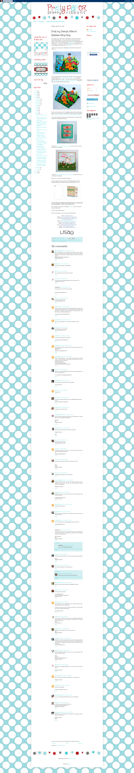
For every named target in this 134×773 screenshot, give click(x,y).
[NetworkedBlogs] (93, 52)
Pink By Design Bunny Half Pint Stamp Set (64, 174)
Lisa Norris (58, 238)
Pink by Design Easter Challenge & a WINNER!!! (41, 142)
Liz (65, 210)
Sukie (56, 664)
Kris (56, 390)
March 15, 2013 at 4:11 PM (64, 380)
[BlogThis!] (70, 238)
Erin (56, 440)
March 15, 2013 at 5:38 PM (64, 407)
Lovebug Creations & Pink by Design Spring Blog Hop (41, 118)
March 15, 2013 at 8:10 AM (62, 271)
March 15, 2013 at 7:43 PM (62, 472)
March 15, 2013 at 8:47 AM (65, 287)
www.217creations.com (68, 219)
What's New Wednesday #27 (41, 162)
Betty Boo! (57, 428)
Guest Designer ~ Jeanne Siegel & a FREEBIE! (41, 165)
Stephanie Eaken (58, 582)
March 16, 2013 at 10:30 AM (66, 573)
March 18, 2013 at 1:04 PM (64, 685)
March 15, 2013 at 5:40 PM (68, 414)
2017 (36, 90)
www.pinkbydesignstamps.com (69, 227)
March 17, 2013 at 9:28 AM (63, 616)
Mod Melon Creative (72, 758)
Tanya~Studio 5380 (58, 480)
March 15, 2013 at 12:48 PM (62, 369)
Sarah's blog (68, 45)
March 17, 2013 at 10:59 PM (63, 664)
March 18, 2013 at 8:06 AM (66, 675)
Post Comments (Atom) (61, 745)
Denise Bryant (58, 345)
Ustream (71, 206)
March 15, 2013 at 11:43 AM (64, 335)
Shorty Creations (58, 695)
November (38, 100)
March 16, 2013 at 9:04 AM (63, 554)
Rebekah (56, 407)
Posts (89, 88)
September (38, 103)
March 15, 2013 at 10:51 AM (65, 319)
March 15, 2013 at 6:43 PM (61, 448)
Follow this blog (93, 54)
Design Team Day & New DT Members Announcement (41, 122)
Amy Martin (57, 319)
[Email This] (69, 238)
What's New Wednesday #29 (41, 137)
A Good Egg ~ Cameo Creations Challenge (40, 136)
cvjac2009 (57, 380)
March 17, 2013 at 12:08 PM (63, 628)
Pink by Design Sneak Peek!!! (41, 155)
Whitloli (56, 263)
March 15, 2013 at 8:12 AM (62, 278)
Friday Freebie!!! (39, 120)
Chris (56, 298)
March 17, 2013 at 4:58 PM (65, 638)
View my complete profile (91, 31)
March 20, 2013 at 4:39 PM (68, 712)
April (37, 112)
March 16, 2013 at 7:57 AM (68, 545)
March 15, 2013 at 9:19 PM (66, 504)
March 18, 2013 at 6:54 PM (63, 702)
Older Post (80, 743)
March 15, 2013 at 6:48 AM (63, 263)
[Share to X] (71, 238)
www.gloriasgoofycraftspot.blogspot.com (69, 224)
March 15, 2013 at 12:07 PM (66, 356)
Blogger (69, 763)
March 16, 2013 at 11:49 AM (67, 582)
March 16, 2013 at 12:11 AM (66, 520)
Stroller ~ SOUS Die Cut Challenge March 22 (40, 133)
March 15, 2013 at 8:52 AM (62, 298)
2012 (36, 171)
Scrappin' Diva (58, 520)
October (38, 102)
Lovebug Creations (58, 414)
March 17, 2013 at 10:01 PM (64, 650)
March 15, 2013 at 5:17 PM (64, 397)
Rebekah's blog (71, 42)
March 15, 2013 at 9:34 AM (64, 306)
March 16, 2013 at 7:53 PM (63, 602)
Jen (55, 369)
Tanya (56, 459)
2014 (36, 95)
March (37, 113)
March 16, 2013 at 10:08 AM (63, 565)
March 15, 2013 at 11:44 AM (66, 345)
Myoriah (56, 602)
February (38, 167)
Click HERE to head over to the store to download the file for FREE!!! (68, 114)
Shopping (41, 21)
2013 (36, 97)
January (38, 169)
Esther (56, 554)
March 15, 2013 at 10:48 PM (64, 511)
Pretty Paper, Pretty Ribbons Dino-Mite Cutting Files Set (64, 80)
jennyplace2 (57, 638)
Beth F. (56, 565)
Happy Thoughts (39, 154)
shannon (56, 335)
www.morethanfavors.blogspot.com (69, 222)
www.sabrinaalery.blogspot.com (69, 223)
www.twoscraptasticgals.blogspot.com (69, 220)
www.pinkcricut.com (69, 215)
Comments (90, 90)
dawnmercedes (58, 504)
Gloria (56, 702)
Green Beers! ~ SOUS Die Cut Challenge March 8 (41, 161)
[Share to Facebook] (73, 238)
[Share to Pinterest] (74, 238)
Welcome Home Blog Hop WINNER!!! (41, 125)
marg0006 (57, 492)
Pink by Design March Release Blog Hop (40, 147)
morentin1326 (57, 356)
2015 (36, 94)
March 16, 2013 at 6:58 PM (63, 589)
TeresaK (56, 397)
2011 (36, 172)
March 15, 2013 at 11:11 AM (62, 327)
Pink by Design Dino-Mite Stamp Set (67, 78)
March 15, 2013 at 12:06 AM (68, 250)
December (38, 98)
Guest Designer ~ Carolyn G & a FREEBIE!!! (41, 144)
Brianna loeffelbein (58, 250)
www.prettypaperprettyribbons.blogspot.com (68, 218)
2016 (36, 92)
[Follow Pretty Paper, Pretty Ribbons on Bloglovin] (93, 80)
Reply (56, 267)
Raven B (56, 650)
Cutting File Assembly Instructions (55, 21)
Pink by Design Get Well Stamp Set (63, 146)
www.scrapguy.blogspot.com (68, 226)
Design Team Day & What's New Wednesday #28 (41, 152)
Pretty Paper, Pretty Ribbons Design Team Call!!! (41, 149)
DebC (56, 616)
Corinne (56, 628)
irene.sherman (58, 675)
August (37, 105)
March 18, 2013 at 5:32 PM (67, 695)
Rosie (56, 589)
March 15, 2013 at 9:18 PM (64, 492)
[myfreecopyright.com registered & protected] (93, 119)
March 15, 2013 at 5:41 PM (65, 428)
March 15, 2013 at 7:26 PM (63, 459)
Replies (57, 543)
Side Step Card (63, 241)
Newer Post (54, 743)
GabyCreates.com (58, 712)
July (37, 107)
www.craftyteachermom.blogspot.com (69, 217)
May (37, 110)
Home (34, 21)
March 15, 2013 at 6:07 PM (62, 440)
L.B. (55, 472)
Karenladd (57, 511)
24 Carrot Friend (39, 139)
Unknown (57, 306)
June (37, 108)
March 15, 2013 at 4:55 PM (62, 390)
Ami (55, 271)
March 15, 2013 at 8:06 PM (68, 480)
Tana (56, 327)
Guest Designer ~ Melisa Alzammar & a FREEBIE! (41, 158)
